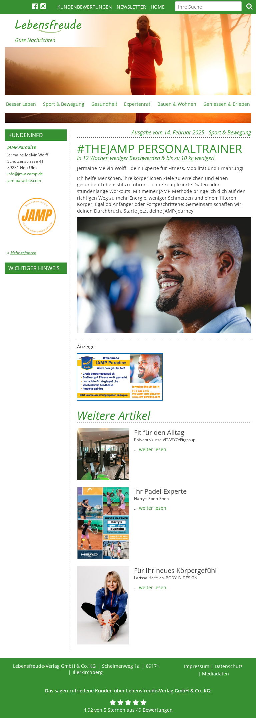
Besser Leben (21, 104)
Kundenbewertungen (84, 7)
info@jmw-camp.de (25, 174)
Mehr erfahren (23, 253)
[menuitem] (21, 104)
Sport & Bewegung (63, 104)
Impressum (196, 666)
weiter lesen (152, 449)
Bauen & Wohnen (176, 104)
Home (158, 7)
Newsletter (131, 7)
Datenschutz (229, 666)
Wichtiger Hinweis (34, 268)
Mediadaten (215, 673)
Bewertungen (158, 710)
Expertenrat (137, 104)
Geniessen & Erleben (226, 104)
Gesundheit (104, 104)
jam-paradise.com (24, 180)
